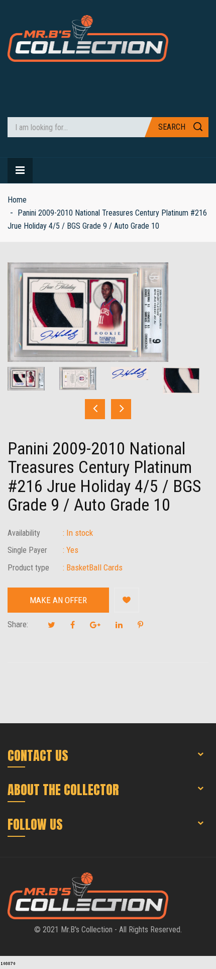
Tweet (51, 625)
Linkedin (119, 625)
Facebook (72, 625)
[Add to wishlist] (126, 600)
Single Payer (27, 550)
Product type (28, 567)
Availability (24, 533)
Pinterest (140, 625)
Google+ (95, 625)
